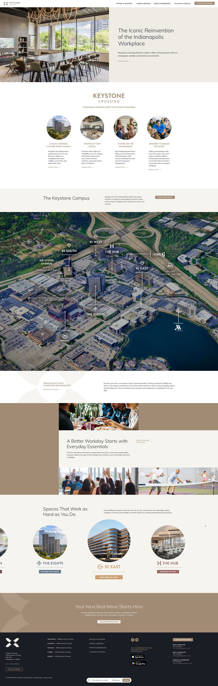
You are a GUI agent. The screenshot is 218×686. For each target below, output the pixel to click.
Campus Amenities (96, 643)
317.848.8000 (12, 664)
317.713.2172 (177, 646)
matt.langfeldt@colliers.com (182, 656)
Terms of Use (48, 678)
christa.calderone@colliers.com (182, 663)
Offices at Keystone (97, 639)
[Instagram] (132, 640)
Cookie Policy (38, 678)
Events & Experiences (97, 648)
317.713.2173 (177, 654)
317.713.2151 (177, 662)
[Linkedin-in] (137, 640)
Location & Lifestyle (97, 652)
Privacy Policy (28, 678)
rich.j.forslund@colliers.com (181, 648)
